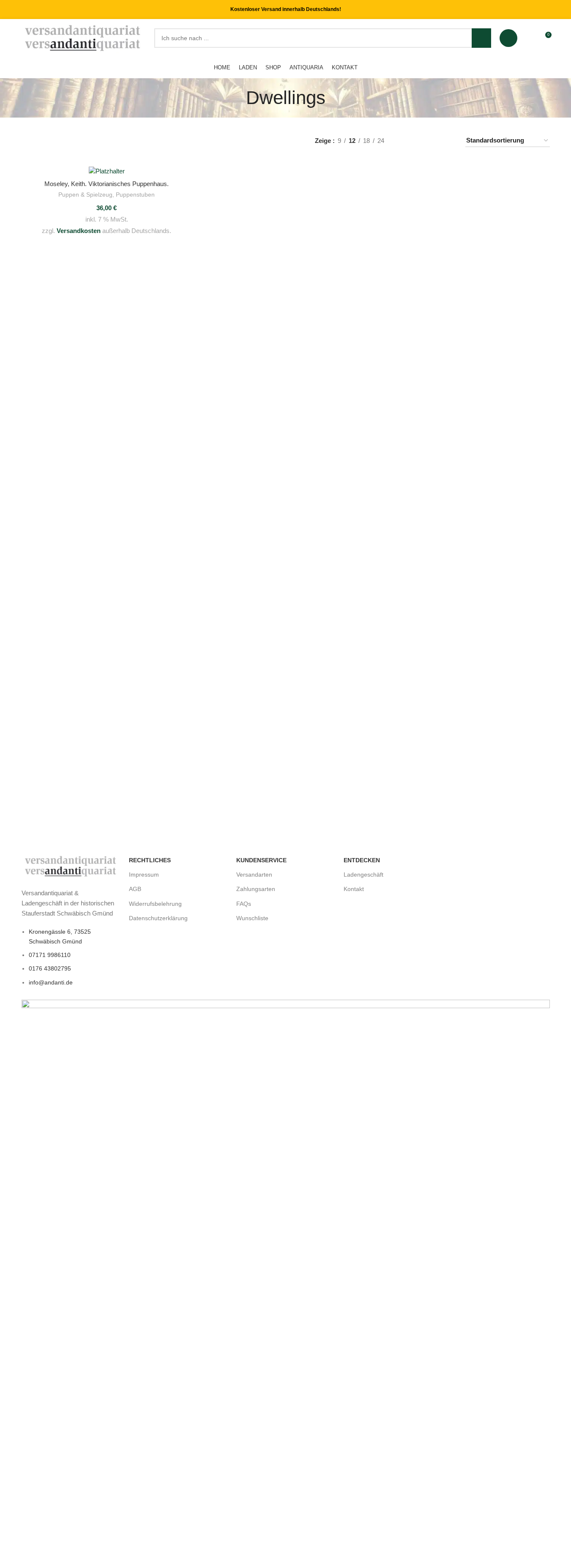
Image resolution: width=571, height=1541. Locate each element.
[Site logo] (83, 37)
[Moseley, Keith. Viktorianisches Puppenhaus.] (107, 171)
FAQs (243, 903)
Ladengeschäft (363, 874)
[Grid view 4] (448, 140)
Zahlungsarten (255, 889)
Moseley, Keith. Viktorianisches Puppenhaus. (106, 183)
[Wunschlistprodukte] (529, 38)
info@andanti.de (51, 982)
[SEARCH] (481, 38)
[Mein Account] (508, 38)
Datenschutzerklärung (158, 918)
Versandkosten (79, 230)
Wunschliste (252, 918)
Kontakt (354, 889)
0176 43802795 (50, 968)
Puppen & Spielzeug (85, 194)
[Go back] (235, 97)
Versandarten (254, 874)
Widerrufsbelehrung (155, 903)
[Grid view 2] (419, 140)
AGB (135, 889)
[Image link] (71, 865)
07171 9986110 (50, 954)
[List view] (404, 140)
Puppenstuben (135, 194)
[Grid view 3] (433, 140)
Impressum (144, 874)
